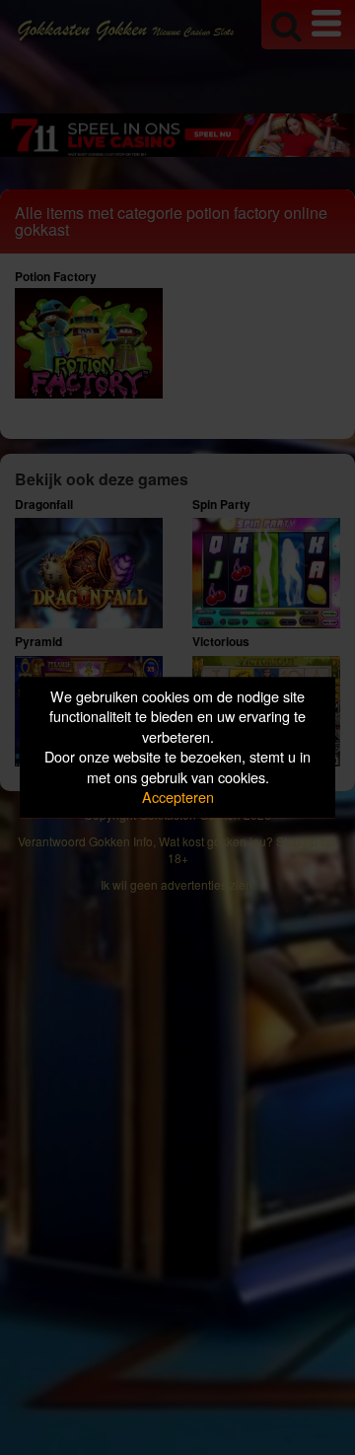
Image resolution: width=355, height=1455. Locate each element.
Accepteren (178, 797)
